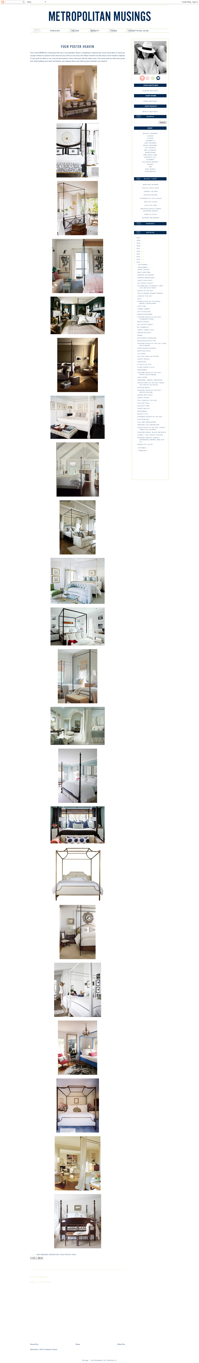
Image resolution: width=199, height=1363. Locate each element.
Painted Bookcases (146, 278)
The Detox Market (150, 162)
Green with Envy (145, 395)
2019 (139, 243)
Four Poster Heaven (146, 348)
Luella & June (150, 205)
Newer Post (34, 1344)
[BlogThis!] (34, 1258)
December (143, 264)
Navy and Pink (143, 272)
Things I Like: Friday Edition (150, 435)
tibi (150, 167)
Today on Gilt (143, 408)
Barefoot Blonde (151, 184)
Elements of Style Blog (151, 198)
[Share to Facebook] (39, 1258)
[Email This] (31, 1258)
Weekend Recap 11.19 (146, 341)
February (142, 450)
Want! (140, 335)
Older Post (121, 1344)
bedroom (45, 1254)
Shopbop (150, 160)
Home (78, 1344)
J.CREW (150, 138)
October (142, 448)
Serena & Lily (150, 157)
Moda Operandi (150, 145)
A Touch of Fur (144, 364)
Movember (142, 370)
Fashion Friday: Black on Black (151, 432)
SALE (139, 299)
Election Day (143, 419)
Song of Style (150, 214)
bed (38, 1254)
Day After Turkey (145, 324)
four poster (65, 1254)
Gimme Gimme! (143, 309)
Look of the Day (144, 296)
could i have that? (150, 188)
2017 (139, 248)
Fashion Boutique (150, 91)
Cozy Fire (141, 306)
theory (150, 164)
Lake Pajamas (150, 143)
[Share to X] (36, 1258)
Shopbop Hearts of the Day (149, 417)
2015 (139, 254)
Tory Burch (150, 169)
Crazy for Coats (144, 280)
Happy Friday (143, 398)
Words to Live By (145, 444)
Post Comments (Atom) (48, 1349)
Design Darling (151, 195)
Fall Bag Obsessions (146, 422)
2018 (139, 246)
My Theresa (150, 148)
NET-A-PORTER (150, 150)
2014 (139, 257)
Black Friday (143, 322)
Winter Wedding (144, 314)
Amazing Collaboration (148, 425)
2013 (139, 259)
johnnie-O (150, 141)
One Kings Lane (150, 155)
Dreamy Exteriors (145, 275)
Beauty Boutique (150, 112)
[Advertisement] (150, 465)
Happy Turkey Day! (145, 330)
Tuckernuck (150, 171)
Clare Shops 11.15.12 (145, 367)
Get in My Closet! (145, 283)
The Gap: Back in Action (148, 356)
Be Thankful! (143, 327)
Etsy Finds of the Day (147, 400)
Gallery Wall (143, 403)
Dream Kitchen (144, 332)
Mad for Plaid (143, 351)
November (143, 267)
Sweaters (141, 362)
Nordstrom (150, 152)
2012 (139, 262)
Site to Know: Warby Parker (150, 293)
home (73, 1254)
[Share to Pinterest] (41, 1258)
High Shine (142, 377)
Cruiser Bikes (143, 387)
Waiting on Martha (150, 218)
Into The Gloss (150, 202)
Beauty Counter (150, 133)
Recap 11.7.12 (142, 414)
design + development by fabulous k (99, 1360)
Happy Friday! (143, 269)
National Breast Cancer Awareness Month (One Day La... (151, 440)
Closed (150, 136)
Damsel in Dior (151, 191)
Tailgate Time (143, 406)
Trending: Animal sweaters (149, 380)
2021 (139, 238)
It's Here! (141, 354)
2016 (139, 251)
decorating (54, 1254)
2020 (139, 240)
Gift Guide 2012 (144, 311)
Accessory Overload (146, 338)
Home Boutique (150, 101)
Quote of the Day (145, 290)
